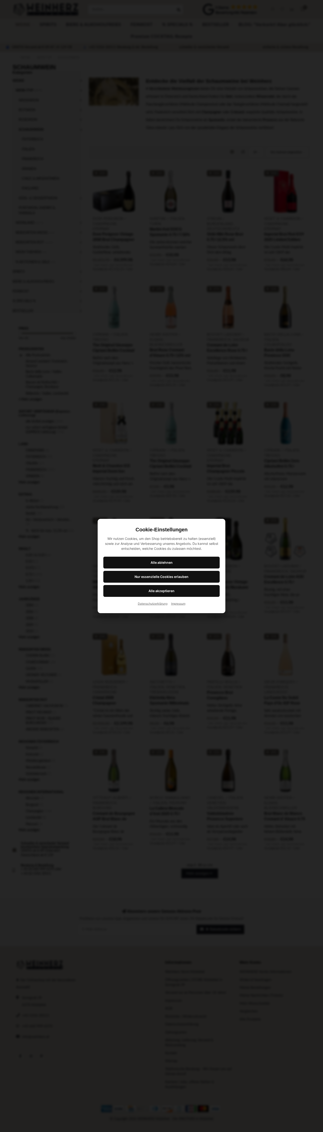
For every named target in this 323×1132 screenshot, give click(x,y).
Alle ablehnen (162, 562)
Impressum (178, 603)
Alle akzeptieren (161, 591)
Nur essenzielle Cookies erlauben (161, 577)
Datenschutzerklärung (152, 603)
